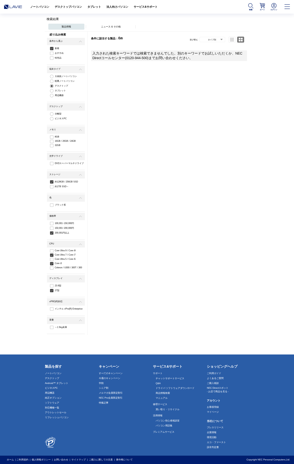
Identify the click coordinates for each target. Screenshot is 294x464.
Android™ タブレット (56, 383)
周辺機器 (59, 95)
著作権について (124, 459)
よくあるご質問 (215, 378)
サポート (157, 373)
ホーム (10, 459)
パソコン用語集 (164, 425)
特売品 (58, 58)
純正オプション (53, 397)
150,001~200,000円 (64, 228)
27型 (57, 290)
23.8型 (58, 285)
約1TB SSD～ (62, 186)
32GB (57, 145)
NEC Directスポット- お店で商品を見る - (218, 389)
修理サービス (160, 404)
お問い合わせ (61, 459)
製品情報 (66, 26)
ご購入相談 (213, 383)
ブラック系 (60, 205)
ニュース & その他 (111, 26)
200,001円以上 (62, 232)
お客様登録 (213, 407)
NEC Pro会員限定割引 (110, 397)
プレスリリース (215, 427)
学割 (101, 383)
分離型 (58, 113)
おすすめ (59, 53)
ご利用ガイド (214, 373)
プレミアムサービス (163, 431)
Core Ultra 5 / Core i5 (65, 259)
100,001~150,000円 (64, 223)
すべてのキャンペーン (111, 373)
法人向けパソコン (117, 6)
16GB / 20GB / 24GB (65, 141)
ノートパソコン (39, 6)
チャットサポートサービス (170, 378)
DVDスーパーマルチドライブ (69, 163)
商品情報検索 (163, 393)
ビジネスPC (61, 118)
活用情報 (157, 415)
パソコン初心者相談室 (167, 420)
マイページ (213, 412)
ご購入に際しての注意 (101, 459)
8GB (57, 136)
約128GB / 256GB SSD (66, 181)
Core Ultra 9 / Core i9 (65, 250)
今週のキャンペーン (109, 378)
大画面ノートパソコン (66, 76)
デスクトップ (61, 85)
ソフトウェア (52, 402)
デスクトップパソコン (68, 6)
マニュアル (162, 398)
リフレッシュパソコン (57, 417)
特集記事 (103, 402)
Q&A (158, 383)
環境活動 (211, 437)
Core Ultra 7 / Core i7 (65, 254)
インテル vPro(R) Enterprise (69, 308)
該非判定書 (213, 447)
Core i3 (58, 263)
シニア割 (103, 387)
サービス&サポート (146, 6)
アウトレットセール (55, 412)
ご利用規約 (22, 459)
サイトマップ (78, 459)
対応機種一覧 (52, 407)
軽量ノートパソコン (65, 81)
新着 (57, 48)
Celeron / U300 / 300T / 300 (68, 267)
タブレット (94, 6)
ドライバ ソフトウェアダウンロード (175, 388)
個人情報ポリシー (41, 459)
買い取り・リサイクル (167, 409)
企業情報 (211, 432)
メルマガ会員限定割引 (111, 392)
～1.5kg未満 (61, 327)
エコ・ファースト (216, 442)
